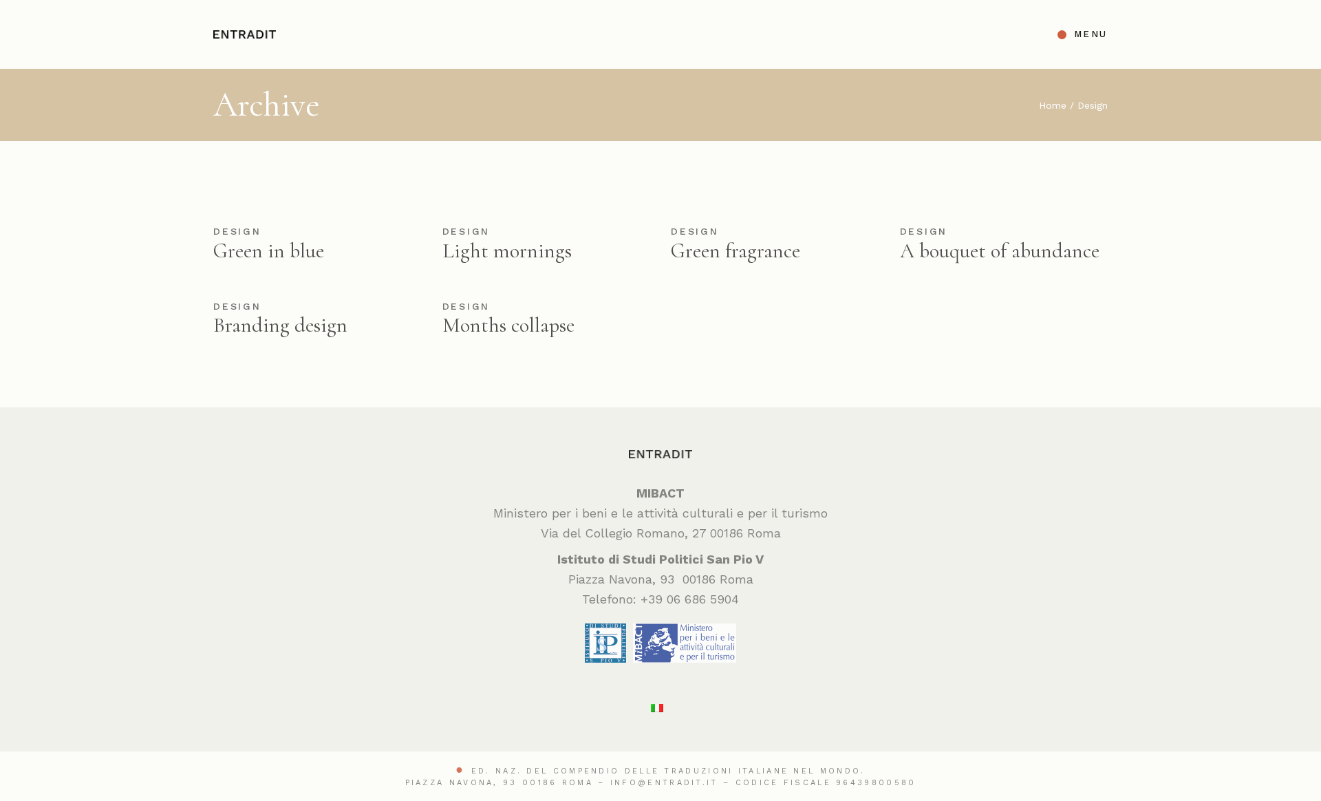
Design (237, 231)
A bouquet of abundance (999, 251)
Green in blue (268, 251)
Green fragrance (735, 251)
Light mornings (507, 251)
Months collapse (508, 325)
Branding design (280, 325)
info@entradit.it (664, 782)
